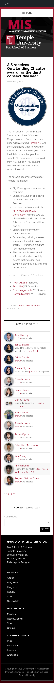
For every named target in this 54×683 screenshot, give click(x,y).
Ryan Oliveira (20, 282)
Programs (12, 587)
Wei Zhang (20, 456)
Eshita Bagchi (22, 344)
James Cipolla (22, 434)
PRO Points (13, 645)
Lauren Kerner (22, 390)
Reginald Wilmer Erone (27, 478)
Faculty (11, 591)
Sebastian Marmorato (26, 445)
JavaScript (33, 351)
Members (12, 614)
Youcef (26, 399)
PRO (9, 641)
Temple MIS (27, 26)
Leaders (11, 650)
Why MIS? (12, 582)
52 (12, 493)
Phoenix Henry (22, 379)
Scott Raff (18, 286)
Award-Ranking (26, 306)
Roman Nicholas (21, 294)
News (37, 306)
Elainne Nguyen (23, 368)
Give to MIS (13, 601)
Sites (9, 623)
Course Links (11, 516)
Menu (29, 13)
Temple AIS (35, 143)
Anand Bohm (22, 465)
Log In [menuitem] (5, 3)
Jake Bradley (21, 335)
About (10, 578)
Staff (9, 596)
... (39, 351)
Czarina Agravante (22, 290)
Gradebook (13, 655)
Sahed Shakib (22, 412)
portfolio (33, 371)
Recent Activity (15, 618)
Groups (11, 628)
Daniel (18, 399)
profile (18, 338)
